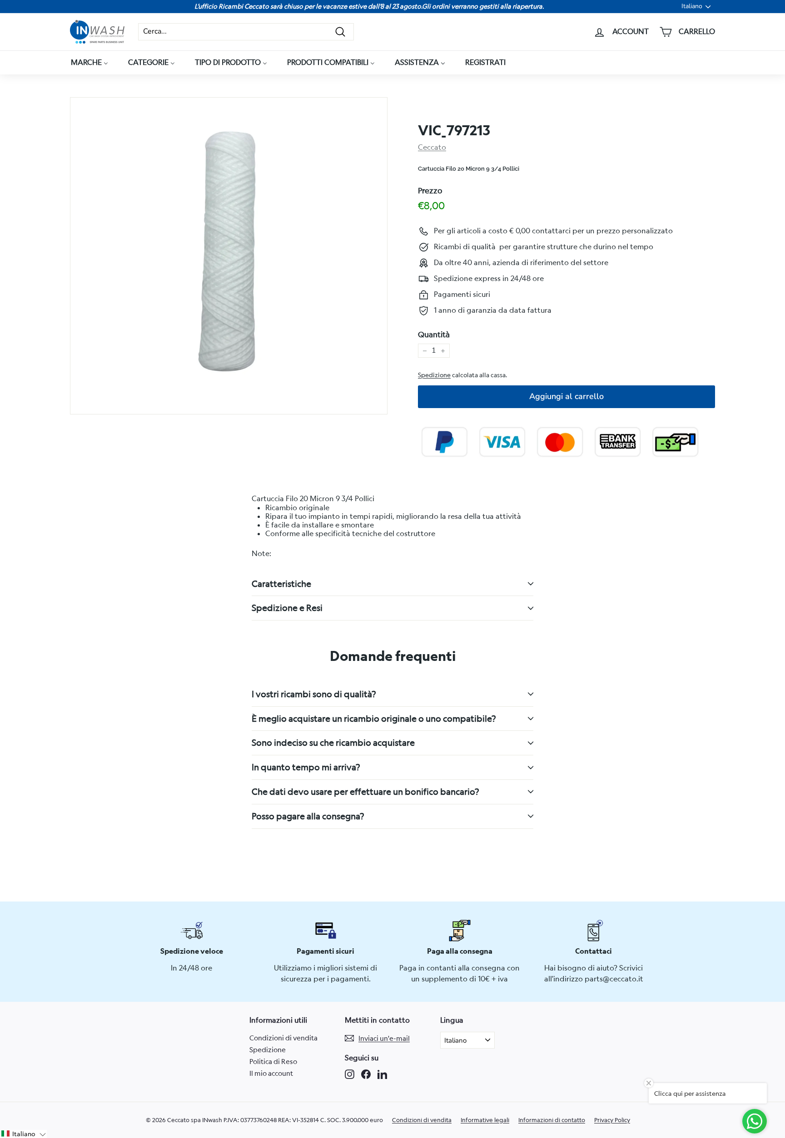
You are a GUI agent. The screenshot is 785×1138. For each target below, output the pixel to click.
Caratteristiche (281, 583)
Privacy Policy (612, 1119)
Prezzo (430, 190)
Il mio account (271, 1073)
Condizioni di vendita (283, 1038)
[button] (23, 1134)
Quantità (434, 334)
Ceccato (432, 147)
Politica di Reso (273, 1061)
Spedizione (434, 375)
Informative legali (485, 1119)
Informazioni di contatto (551, 1119)
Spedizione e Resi (287, 607)
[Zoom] (228, 256)
